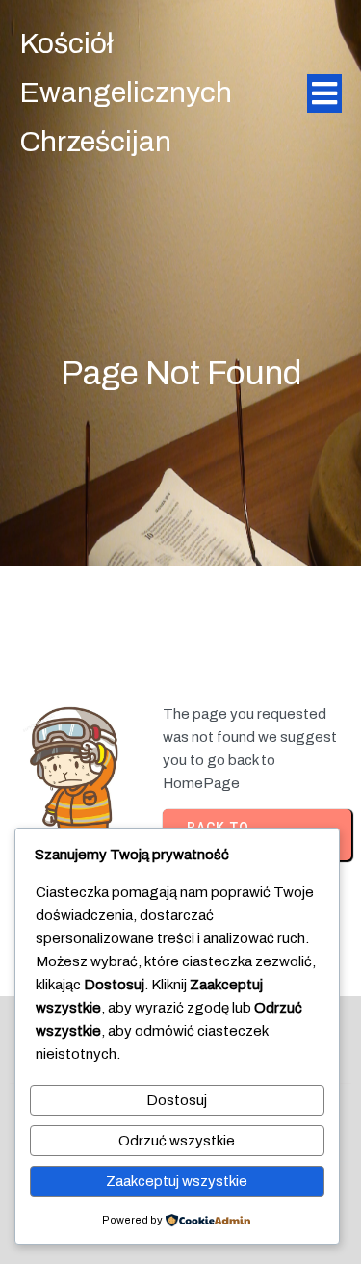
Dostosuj (176, 1100)
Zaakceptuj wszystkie (176, 1181)
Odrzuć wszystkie (176, 1140)
